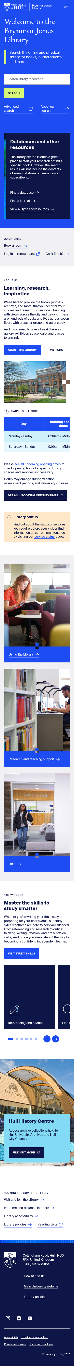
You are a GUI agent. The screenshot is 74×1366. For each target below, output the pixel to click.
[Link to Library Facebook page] (19, 1318)
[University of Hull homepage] (28, 7)
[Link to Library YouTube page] (30, 1318)
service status (44, 537)
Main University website (41, 1286)
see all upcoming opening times (38, 464)
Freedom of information (34, 1337)
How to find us (34, 1276)
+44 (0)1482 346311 (37, 1264)
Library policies (35, 1297)
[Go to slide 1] (11, 1039)
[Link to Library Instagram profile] (8, 1318)
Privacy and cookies (15, 1344)
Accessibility (11, 1337)
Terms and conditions (41, 1344)
